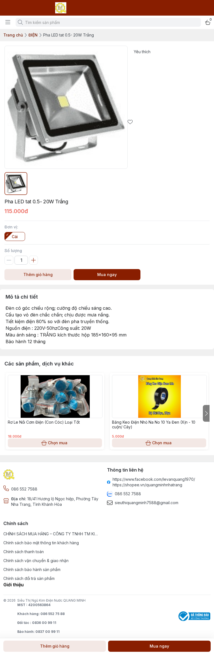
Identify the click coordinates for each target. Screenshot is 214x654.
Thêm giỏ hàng (38, 274)
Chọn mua (57, 442)
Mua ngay (107, 274)
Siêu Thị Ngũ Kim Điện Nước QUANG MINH (51, 600)
